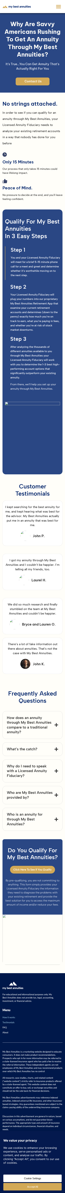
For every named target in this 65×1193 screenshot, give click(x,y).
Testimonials (8, 1022)
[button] (58, 7)
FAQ (4, 1027)
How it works (8, 1017)
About (5, 1032)
